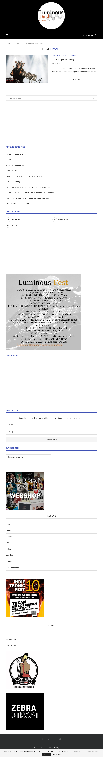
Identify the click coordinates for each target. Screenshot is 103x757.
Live (7, 543)
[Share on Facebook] (73, 80)
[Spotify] (92, 35)
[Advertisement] (51, 123)
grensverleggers (12, 567)
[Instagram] (89, 35)
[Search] (96, 35)
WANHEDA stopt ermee (15, 165)
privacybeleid (11, 640)
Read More (57, 754)
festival (8, 549)
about (8, 573)
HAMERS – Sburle (13, 171)
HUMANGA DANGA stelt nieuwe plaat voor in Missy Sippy (28, 187)
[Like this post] (70, 80)
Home (8, 43)
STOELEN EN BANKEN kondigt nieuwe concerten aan (27, 198)
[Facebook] (83, 35)
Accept (46, 754)
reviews (9, 536)
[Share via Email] (79, 80)
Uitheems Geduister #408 (16, 154)
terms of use (11, 646)
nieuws (8, 530)
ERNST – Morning (13, 182)
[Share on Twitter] (76, 79)
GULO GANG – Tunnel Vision (17, 204)
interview (9, 555)
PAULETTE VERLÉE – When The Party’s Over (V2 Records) (30, 193)
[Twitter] (86, 35)
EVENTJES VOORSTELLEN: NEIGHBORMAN (24, 176)
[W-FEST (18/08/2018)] (27, 69)
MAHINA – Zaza (12, 160)
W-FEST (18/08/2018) (63, 59)
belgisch (9, 561)
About (8, 633)
